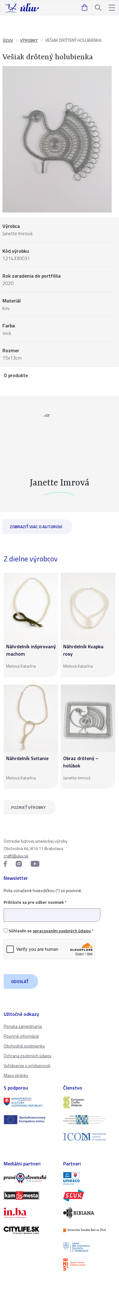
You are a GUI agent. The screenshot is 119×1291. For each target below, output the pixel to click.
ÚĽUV (8, 40)
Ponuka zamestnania (23, 1026)
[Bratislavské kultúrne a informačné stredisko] (89, 1264)
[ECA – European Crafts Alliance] (89, 1102)
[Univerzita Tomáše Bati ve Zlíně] (89, 1230)
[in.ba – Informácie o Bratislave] (30, 1213)
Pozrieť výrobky (28, 807)
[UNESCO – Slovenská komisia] (89, 1178)
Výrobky (29, 40)
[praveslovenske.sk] (30, 1178)
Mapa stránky (16, 1075)
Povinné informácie (21, 1036)
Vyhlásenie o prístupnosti (27, 1065)
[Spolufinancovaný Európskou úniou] (30, 1120)
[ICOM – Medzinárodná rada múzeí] (89, 1137)
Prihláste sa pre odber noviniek (35, 902)
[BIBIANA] (89, 1213)
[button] (112, 8)
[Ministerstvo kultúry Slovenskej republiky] (30, 1102)
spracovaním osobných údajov (62, 930)
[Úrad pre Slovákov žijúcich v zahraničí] (89, 1247)
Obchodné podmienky (24, 1046)
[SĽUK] (89, 1195)
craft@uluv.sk (16, 855)
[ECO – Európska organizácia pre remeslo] (89, 1120)
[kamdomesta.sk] (30, 1195)
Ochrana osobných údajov (28, 1055)
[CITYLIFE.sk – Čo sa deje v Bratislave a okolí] (30, 1230)
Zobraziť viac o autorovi (36, 526)
